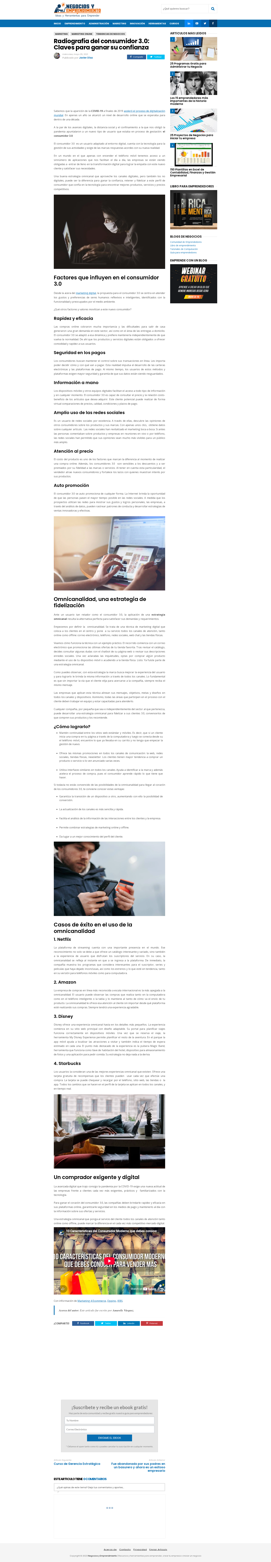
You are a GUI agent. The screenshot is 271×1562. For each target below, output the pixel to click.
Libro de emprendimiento (183, 245)
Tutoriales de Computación (184, 249)
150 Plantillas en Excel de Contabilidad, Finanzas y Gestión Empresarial (192, 172)
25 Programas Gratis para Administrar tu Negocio (188, 65)
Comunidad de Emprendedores (186, 241)
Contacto (125, 1549)
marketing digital (86, 293)
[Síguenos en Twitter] (205, 23)
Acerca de (110, 1549)
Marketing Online (82, 33)
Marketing (61, 33)
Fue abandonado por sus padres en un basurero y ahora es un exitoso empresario (138, 1467)
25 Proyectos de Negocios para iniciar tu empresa (191, 136)
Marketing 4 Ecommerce (91, 1301)
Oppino (111, 1301)
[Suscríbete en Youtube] (197, 23)
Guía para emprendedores (183, 252)
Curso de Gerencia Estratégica (77, 1464)
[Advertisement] (109, 85)
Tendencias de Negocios (110, 33)
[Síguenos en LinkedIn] (189, 23)
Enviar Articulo (158, 1549)
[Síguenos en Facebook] (213, 23)
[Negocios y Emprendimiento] (77, 16)
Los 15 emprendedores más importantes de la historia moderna (189, 101)
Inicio (57, 23)
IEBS (120, 1301)
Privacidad (140, 1549)
